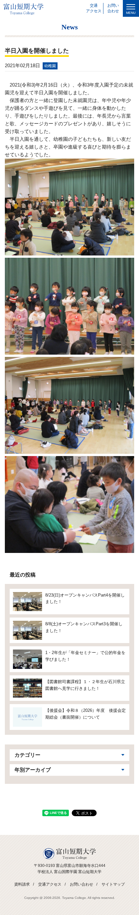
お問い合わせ (81, 884)
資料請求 (22, 884)
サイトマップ (113, 884)
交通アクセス (49, 884)
